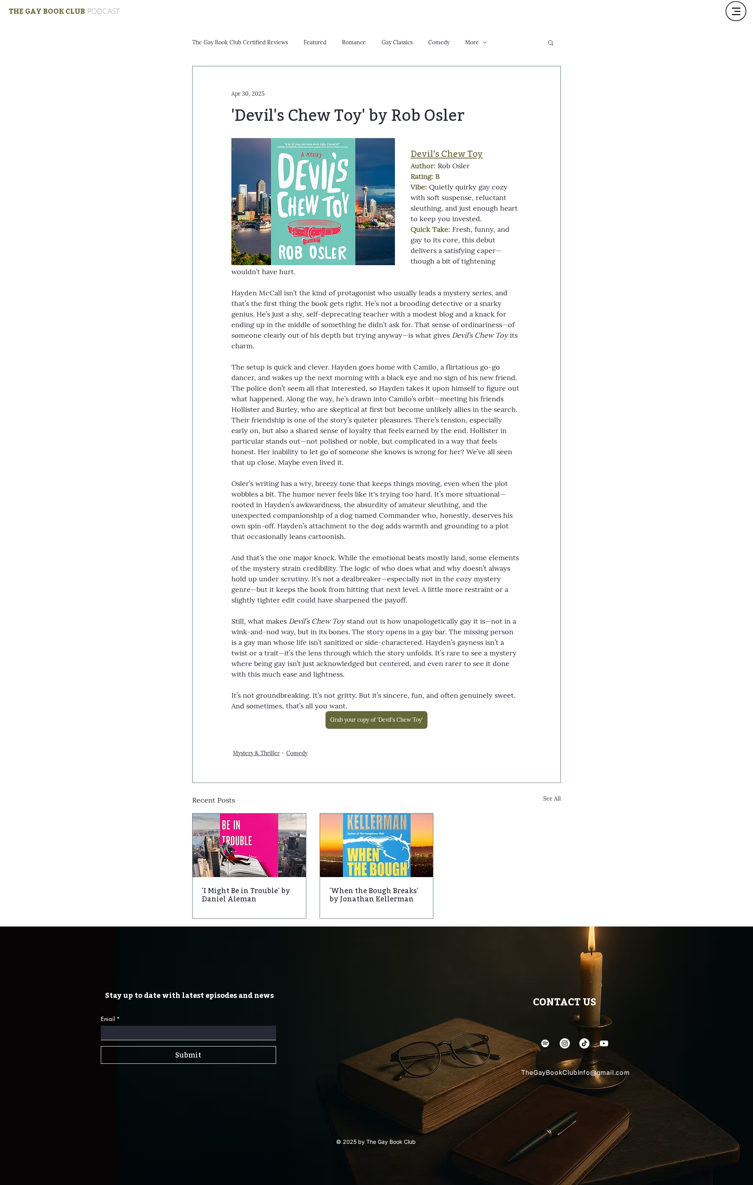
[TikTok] (584, 1043)
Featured (315, 42)
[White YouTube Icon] (604, 1043)
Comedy (438, 42)
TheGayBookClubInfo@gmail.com (575, 1072)
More (472, 42)
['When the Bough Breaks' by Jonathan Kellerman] (376, 845)
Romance (354, 42)
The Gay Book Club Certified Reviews (240, 42)
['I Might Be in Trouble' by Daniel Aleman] (249, 845)
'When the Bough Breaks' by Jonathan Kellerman (373, 894)
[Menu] (736, 11)
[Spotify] (545, 1043)
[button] (551, 42)
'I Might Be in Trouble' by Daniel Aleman (246, 894)
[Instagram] (565, 1043)
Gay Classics (397, 42)
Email (110, 1019)
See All (552, 798)
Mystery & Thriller (256, 753)
